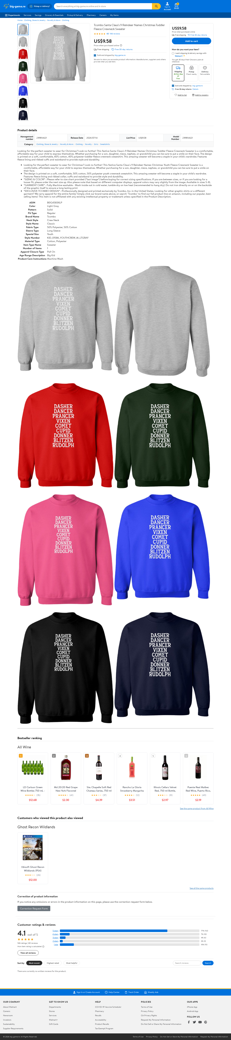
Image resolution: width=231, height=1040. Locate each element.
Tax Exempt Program (104, 1028)
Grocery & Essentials (54, 15)
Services (27, 15)
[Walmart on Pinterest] (205, 1022)
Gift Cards (53, 1024)
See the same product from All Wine (197, 808)
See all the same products (202, 888)
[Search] (156, 6)
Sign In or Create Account (88, 992)
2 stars (55, 941)
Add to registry (202, 95)
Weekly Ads (153, 992)
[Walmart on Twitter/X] (194, 1022)
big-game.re (120, 55)
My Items (114, 15)
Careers (102, 15)
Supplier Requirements (13, 1028)
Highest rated (53, 963)
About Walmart (10, 1006)
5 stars (55, 931)
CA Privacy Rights (149, 1015)
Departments (14, 15)
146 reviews (115, 33)
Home (19, 20)
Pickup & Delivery (75, 15)
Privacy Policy (147, 1011)
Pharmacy (91, 15)
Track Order (133, 992)
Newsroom (8, 1015)
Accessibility (100, 1019)
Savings (38, 15)
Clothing (65, 20)
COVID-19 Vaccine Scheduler (108, 1006)
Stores (52, 1011)
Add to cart (191, 41)
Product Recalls (102, 1024)
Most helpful (71, 963)
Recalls (98, 1015)
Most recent (34, 963)
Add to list (182, 95)
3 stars (55, 937)
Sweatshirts (105, 144)
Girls (96, 144)
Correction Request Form (34, 908)
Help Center (114, 992)
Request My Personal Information (155, 1019)
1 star (56, 944)
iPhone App (192, 1006)
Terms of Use (146, 1006)
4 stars (55, 934)
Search (208, 963)
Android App (192, 1011)
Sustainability (9, 1024)
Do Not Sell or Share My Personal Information (161, 1024)
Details (195, 89)
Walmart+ (53, 1019)
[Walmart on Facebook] (188, 1022)
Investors (7, 1019)
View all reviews (28, 952)
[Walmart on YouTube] (200, 1022)
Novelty (88, 144)
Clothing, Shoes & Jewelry (34, 20)
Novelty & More (53, 20)
